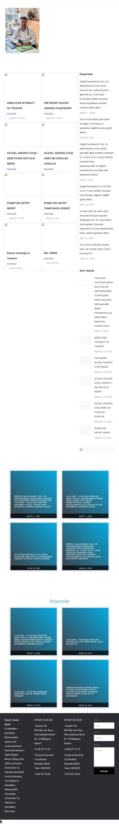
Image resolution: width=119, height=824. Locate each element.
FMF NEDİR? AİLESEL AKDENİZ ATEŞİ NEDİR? (103, 362)
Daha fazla (11, 113)
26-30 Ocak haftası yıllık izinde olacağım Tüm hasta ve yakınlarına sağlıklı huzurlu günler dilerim (96, 126)
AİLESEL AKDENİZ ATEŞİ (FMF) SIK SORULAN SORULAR (58, 158)
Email (96, 732)
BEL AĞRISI (50, 253)
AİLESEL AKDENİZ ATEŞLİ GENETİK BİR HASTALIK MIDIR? (22, 158)
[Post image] (86, 280)
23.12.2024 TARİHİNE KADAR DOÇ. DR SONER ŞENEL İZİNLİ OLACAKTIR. (95, 249)
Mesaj (97, 744)
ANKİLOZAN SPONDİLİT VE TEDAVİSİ (101, 342)
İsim (96, 720)
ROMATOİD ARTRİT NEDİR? (102, 430)
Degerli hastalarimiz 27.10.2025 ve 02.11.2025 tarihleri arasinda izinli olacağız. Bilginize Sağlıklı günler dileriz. (95, 193)
